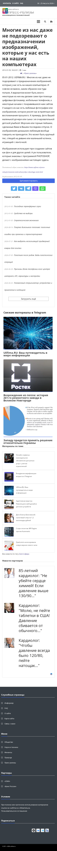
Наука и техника (11, 747)
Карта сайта (9, 718)
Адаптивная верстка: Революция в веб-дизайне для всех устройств (26, 504)
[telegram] (42, 830)
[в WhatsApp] (42, 188)
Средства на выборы (23, 213)
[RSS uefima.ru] (47, 830)
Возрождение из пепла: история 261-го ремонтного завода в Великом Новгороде (25, 397)
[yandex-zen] (33, 830)
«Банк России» (10, 786)
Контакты (7, 3)
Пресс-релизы (30, 73)
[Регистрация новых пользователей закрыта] (51, 21)
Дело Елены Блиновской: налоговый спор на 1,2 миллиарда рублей (26, 517)
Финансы (8, 752)
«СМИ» (7, 781)
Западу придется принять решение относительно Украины (27, 441)
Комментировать (30, 180)
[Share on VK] (21, 188)
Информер (9, 703)
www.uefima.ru (13, 9)
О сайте (15, 3)
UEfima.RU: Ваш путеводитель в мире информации (25, 354)
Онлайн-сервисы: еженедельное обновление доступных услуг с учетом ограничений (25, 460)
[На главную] (21, 73)
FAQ (21, 3)
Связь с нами (10, 723)
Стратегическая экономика (26, 220)
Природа (8, 757)
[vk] (38, 830)
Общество (9, 742)
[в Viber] (35, 188)
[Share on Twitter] (14, 188)
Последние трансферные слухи (27, 206)
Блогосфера (24, 554)
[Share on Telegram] (28, 188)
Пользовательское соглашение (14, 811)
